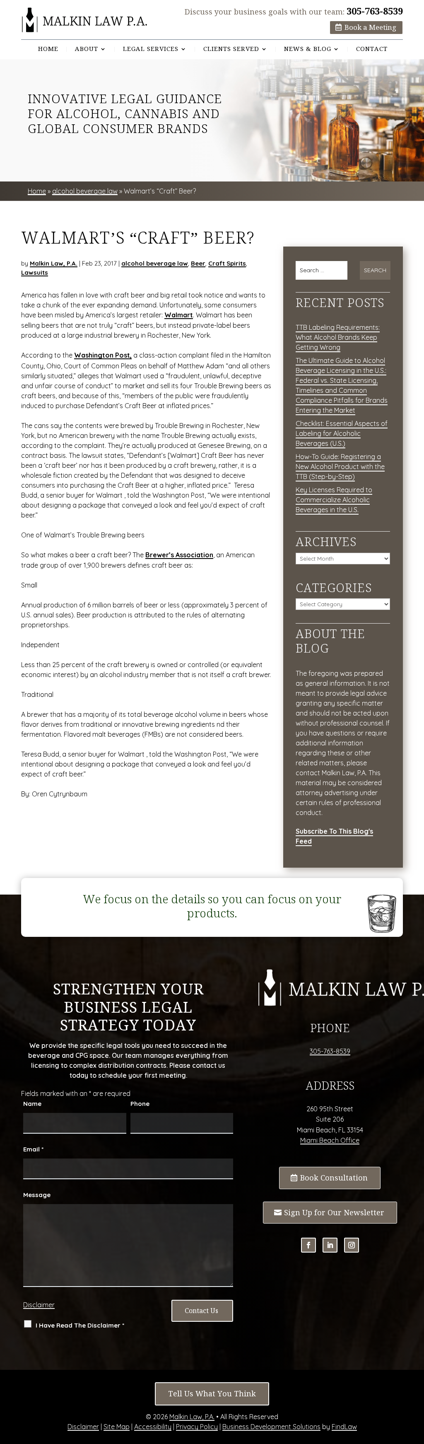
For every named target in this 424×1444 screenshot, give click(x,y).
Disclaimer (39, 1305)
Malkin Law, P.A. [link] (53, 263)
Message (37, 1195)
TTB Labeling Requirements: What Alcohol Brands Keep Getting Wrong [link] (338, 337)
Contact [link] (372, 49)
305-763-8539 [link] (375, 11)
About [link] (86, 49)
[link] (84, 20)
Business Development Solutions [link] (271, 1426)
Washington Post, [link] (103, 355)
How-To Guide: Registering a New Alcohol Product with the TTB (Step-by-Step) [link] (340, 466)
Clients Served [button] (231, 49)
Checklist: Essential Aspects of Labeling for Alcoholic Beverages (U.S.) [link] (342, 433)
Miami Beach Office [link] (329, 1140)
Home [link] (48, 49)
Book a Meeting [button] (370, 27)
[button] (308, 1245)
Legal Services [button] (150, 49)
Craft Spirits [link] (227, 263)
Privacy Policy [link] (197, 1426)
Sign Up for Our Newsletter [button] (334, 1212)
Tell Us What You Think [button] (212, 1393)
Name (32, 1104)
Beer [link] (198, 263)
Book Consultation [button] (334, 1178)
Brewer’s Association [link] (179, 555)
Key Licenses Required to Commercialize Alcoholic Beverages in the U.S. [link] (334, 500)
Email (33, 1149)
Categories (334, 587)
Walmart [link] (178, 315)
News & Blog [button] (307, 49)
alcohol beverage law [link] (154, 263)
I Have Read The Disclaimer (80, 1325)
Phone (139, 1104)
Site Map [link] (117, 1426)
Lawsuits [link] (34, 272)
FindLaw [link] (344, 1426)
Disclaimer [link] (83, 1426)
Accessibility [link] (152, 1426)
